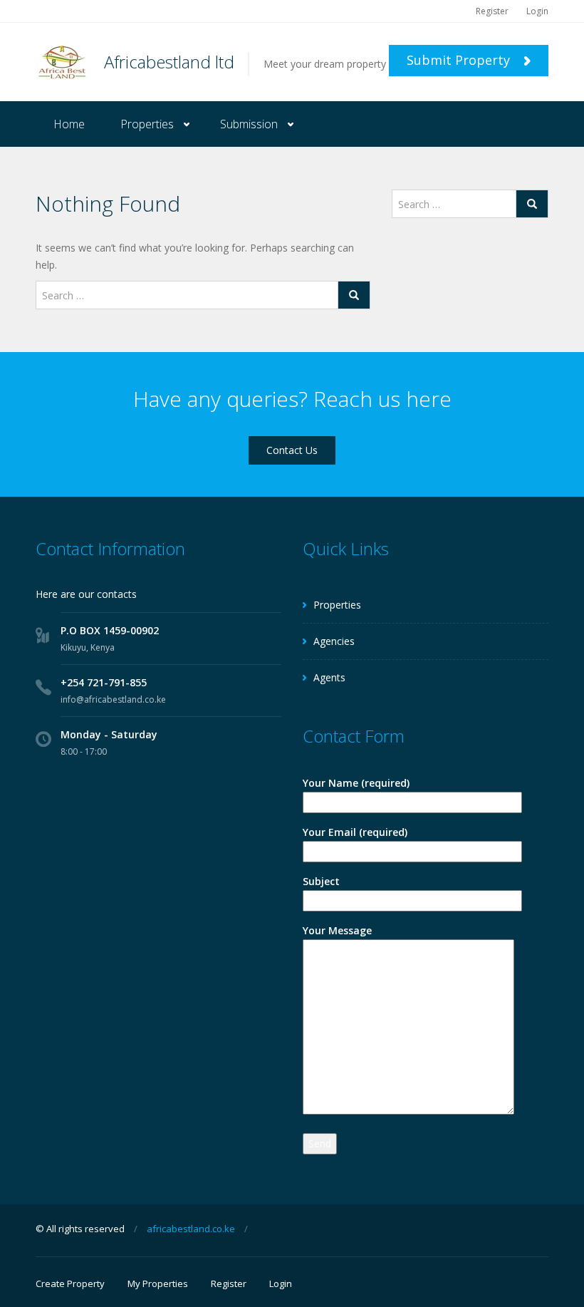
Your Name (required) (356, 783)
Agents (329, 677)
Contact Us (292, 450)
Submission (249, 124)
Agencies (334, 641)
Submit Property (460, 59)
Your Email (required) (355, 832)
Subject (321, 881)
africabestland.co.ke (191, 1228)
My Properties (157, 1283)
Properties (147, 124)
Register (492, 11)
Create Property (70, 1283)
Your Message (337, 930)
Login (537, 11)
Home (69, 124)
